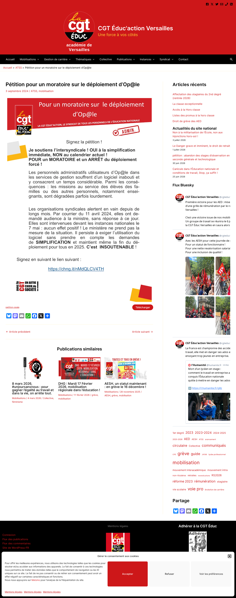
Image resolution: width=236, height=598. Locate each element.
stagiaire (222, 481)
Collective (106, 59)
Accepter (127, 573)
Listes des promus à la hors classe (193, 115)
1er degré (178, 432)
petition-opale (12, 307)
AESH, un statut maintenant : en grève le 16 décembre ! (125, 385)
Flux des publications (15, 539)
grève (95, 395)
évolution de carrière (214, 490)
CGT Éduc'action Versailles (135, 28)
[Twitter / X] (212, 4)
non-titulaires (179, 475)
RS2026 (217, 475)
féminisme (17, 401)
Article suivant (142, 331)
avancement (210, 439)
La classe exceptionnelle (187, 103)
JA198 (204, 454)
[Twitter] (216, 4)
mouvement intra (217, 470)
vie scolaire (179, 489)
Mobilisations (28, 59)
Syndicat (165, 59)
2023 (189, 433)
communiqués (214, 445)
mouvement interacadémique (189, 470)
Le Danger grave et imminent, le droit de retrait (201, 146)
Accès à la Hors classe (186, 109)
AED (187, 439)
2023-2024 (203, 433)
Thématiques (83, 59)
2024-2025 (219, 433)
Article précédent (18, 331)
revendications (204, 476)
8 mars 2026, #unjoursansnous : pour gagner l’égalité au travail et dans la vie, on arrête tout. (33, 388)
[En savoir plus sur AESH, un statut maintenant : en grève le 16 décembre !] (126, 368)
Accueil (10, 59)
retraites (192, 475)
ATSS (34, 91)
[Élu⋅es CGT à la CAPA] (221, 4)
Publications (124, 59)
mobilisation (46, 91)
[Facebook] (207, 4)
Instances (145, 59)
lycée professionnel (217, 454)
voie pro (195, 488)
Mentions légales (13, 591)
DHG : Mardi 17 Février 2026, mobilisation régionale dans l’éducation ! (79, 387)
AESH (107, 395)
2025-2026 (177, 439)
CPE (174, 454)
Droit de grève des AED (187, 121)
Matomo (35, 580)
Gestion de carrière (55, 59)
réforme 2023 (183, 481)
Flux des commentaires (16, 543)
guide (195, 454)
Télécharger (142, 307)
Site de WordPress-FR (15, 547)
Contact (183, 59)
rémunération (204, 481)
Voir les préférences (211, 573)
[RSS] (231, 4)
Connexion (8, 534)
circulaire (180, 446)
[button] (229, 556)
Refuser (169, 573)
